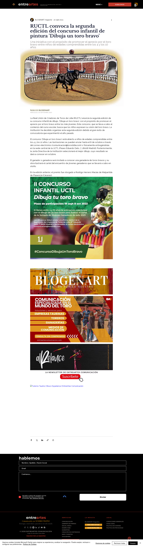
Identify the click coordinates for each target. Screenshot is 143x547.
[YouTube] (42, 527)
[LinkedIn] (36, 527)
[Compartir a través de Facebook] (31, 440)
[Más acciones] (111, 19)
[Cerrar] (140, 543)
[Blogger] (44, 527)
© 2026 (23, 531)
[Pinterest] (33, 527)
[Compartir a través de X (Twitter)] (37, 440)
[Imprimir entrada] (53, 440)
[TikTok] (39, 527)
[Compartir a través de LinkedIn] (42, 440)
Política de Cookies (29, 544)
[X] (28, 527)
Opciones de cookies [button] (103, 543)
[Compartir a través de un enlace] (48, 440)
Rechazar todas (119, 543)
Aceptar (133, 543)
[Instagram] (30, 527)
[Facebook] (25, 527)
